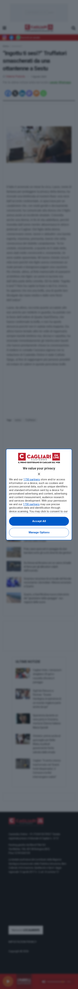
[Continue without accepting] (39, 474)
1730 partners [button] (31, 479)
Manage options (39, 532)
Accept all (39, 521)
